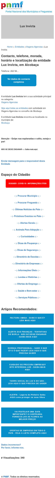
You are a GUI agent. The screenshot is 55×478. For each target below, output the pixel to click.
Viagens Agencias (9, 102)
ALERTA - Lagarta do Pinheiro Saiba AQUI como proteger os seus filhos (27, 396)
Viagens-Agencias (34, 46)
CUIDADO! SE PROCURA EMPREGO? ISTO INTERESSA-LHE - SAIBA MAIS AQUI (27, 367)
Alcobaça (5, 122)
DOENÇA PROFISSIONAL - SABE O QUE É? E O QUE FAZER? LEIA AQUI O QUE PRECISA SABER (27, 350)
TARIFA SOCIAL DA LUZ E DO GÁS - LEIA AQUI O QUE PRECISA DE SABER (27, 382)
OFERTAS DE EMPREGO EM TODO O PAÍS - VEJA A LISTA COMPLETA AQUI (27, 431)
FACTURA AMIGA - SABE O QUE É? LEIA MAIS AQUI (27, 319)
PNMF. (6, 476)
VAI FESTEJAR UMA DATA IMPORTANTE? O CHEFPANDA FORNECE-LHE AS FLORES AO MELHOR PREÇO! (27, 415)
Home (10, 46)
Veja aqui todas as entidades (14, 108)
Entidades (19, 46)
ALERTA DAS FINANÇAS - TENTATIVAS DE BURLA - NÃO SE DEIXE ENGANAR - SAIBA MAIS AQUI (27, 334)
